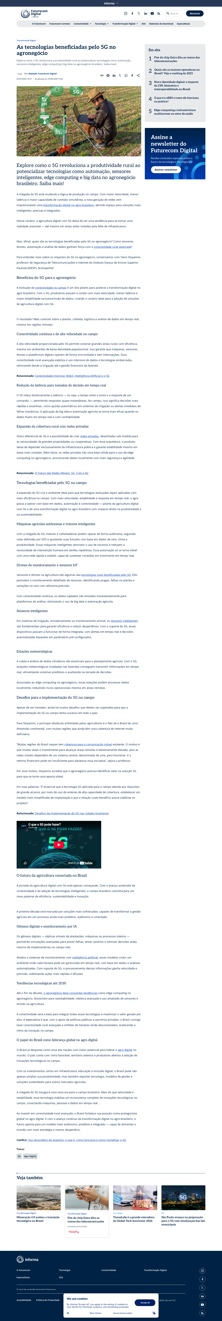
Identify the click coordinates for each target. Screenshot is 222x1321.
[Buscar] (168, 13)
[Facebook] (132, 13)
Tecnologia (100, 23)
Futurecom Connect (59, 23)
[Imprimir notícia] (108, 75)
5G (19, 1156)
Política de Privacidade (48, 1300)
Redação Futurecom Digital (43, 73)
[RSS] (159, 13)
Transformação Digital (123, 23)
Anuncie (195, 13)
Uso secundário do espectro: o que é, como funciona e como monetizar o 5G (77, 1140)
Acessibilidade (24, 1300)
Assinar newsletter (166, 169)
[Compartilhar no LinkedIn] (114, 75)
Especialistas (183, 23)
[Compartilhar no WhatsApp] (126, 75)
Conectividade (81, 23)
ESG (144, 23)
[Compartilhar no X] (120, 75)
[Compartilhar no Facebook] (132, 75)
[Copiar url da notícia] (102, 75)
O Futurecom (39, 23)
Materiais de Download (161, 23)
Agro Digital (30, 1156)
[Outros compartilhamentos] (138, 75)
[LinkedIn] (146, 13)
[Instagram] (126, 13)
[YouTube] (152, 13)
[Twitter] (139, 13)
